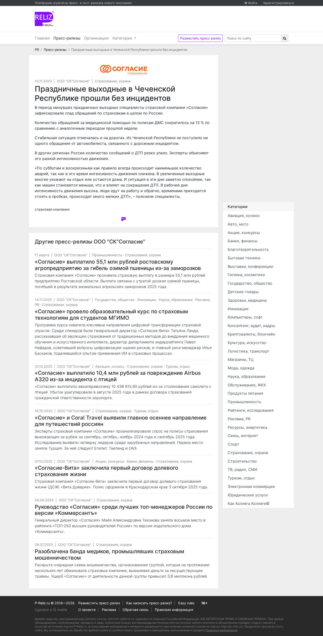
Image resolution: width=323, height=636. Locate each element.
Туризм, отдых (178, 366)
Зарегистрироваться (278, 3)
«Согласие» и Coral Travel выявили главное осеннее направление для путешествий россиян (120, 420)
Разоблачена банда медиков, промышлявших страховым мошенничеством (109, 554)
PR (37, 50)
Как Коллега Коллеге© (249, 503)
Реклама (109, 610)
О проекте (87, 610)
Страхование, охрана (113, 81)
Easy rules (186, 603)
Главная (42, 38)
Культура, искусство (247, 342)
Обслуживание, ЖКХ (247, 385)
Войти (252, 3)
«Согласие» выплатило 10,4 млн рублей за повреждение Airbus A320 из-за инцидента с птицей (118, 376)
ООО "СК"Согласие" (73, 81)
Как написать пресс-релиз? (149, 603)
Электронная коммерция (251, 486)
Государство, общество (115, 300)
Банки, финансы (140, 461)
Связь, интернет (243, 435)
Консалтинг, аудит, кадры (251, 325)
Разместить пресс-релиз (200, 38)
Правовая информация (174, 610)
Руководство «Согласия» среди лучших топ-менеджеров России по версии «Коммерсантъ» (123, 510)
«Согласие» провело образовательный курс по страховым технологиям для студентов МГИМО (111, 314)
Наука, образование (175, 300)
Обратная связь (135, 610)
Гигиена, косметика (246, 274)
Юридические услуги (248, 495)
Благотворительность (248, 249)
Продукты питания (245, 393)
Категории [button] (123, 38)
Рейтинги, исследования (251, 410)
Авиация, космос (109, 366)
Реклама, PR (239, 418)
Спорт (233, 444)
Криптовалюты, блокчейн (251, 334)
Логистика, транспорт (248, 351)
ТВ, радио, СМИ (242, 469)
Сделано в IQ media (51, 610)
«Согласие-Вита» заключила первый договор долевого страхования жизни (106, 470)
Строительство (242, 461)
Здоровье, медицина (247, 300)
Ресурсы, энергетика (247, 427)
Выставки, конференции (250, 266)
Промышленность (107, 255)
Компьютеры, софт (245, 317)
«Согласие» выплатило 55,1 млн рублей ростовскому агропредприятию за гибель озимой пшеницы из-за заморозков (118, 264)
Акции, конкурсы (109, 461)
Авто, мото (238, 224)
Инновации (146, 300)
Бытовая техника (244, 258)
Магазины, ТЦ (240, 359)
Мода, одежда (241, 368)
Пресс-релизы (67, 37)
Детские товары (243, 291)
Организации (96, 38)
